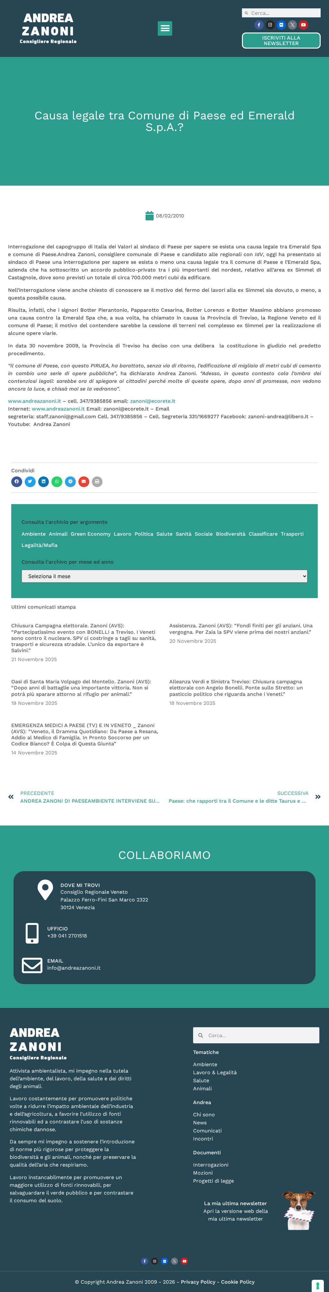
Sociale (204, 534)
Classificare (263, 534)
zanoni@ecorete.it (152, 401)
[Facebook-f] (259, 25)
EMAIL (55, 961)
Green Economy (91, 534)
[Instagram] (270, 25)
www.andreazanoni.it (34, 401)
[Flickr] (281, 25)
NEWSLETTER (281, 40)
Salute (164, 534)
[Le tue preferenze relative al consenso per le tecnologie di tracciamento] (318, 1286)
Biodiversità (230, 534)
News (200, 1123)
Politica (144, 534)
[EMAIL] (32, 965)
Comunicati (207, 1131)
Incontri (203, 1139)
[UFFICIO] (32, 933)
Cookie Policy (237, 1282)
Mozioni (203, 1173)
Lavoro (122, 534)
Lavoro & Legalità (215, 1072)
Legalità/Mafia (40, 545)
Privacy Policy (199, 1282)
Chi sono (204, 1115)
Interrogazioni (210, 1165)
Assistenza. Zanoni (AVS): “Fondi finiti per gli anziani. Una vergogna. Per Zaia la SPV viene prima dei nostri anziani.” (241, 629)
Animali (58, 534)
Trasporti (292, 534)
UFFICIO (57, 929)
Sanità (183, 534)
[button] (165, 28)
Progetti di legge (213, 1181)
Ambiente (34, 534)
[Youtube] (303, 25)
